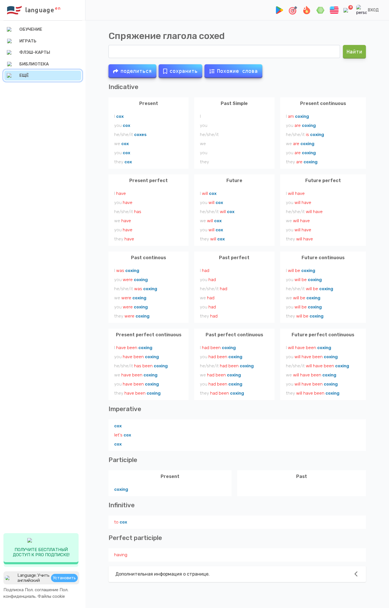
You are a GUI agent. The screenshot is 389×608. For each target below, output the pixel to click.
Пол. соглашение (41, 589)
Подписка (13, 589)
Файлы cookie (51, 596)
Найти (354, 52)
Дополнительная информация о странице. (162, 574)
